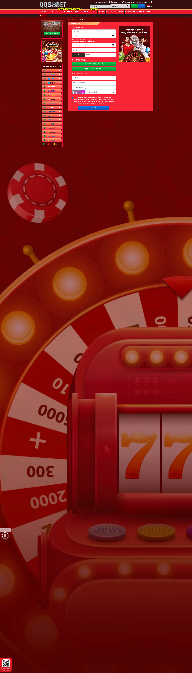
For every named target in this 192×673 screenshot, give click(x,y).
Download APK (102, 2)
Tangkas (120, 12)
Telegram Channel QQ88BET (94, 64)
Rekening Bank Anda (80, 74)
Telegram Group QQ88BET (93, 69)
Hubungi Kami (129, 2)
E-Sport (62, 12)
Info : (42, 15)
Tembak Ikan (130, 12)
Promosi (149, 12)
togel (101, 12)
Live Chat (116, 2)
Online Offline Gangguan (52, 144)
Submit (94, 108)
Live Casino (111, 12)
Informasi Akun (77, 27)
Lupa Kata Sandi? (142, 2)
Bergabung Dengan (79, 60)
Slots (69, 12)
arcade (86, 12)
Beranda (43, 12)
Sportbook (52, 12)
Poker (93, 12)
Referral (140, 12)
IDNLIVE (78, 12)
